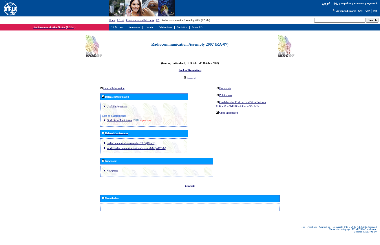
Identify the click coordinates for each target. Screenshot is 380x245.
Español (346, 3)
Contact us (324, 227)
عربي (326, 3)
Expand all (191, 78)
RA (157, 20)
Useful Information (117, 106)
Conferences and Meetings (140, 20)
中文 (336, 3)
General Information (113, 88)
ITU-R (120, 20)
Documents (225, 88)
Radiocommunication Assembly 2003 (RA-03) (131, 143)
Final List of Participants (119, 120)
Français (359, 3)
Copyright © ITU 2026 (344, 227)
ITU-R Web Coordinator (364, 229)
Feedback (312, 227)
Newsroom (112, 170)
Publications (225, 95)
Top (303, 227)
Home (112, 20)
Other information (228, 112)
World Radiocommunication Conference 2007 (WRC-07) (136, 148)
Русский (372, 3)
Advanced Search (346, 11)
